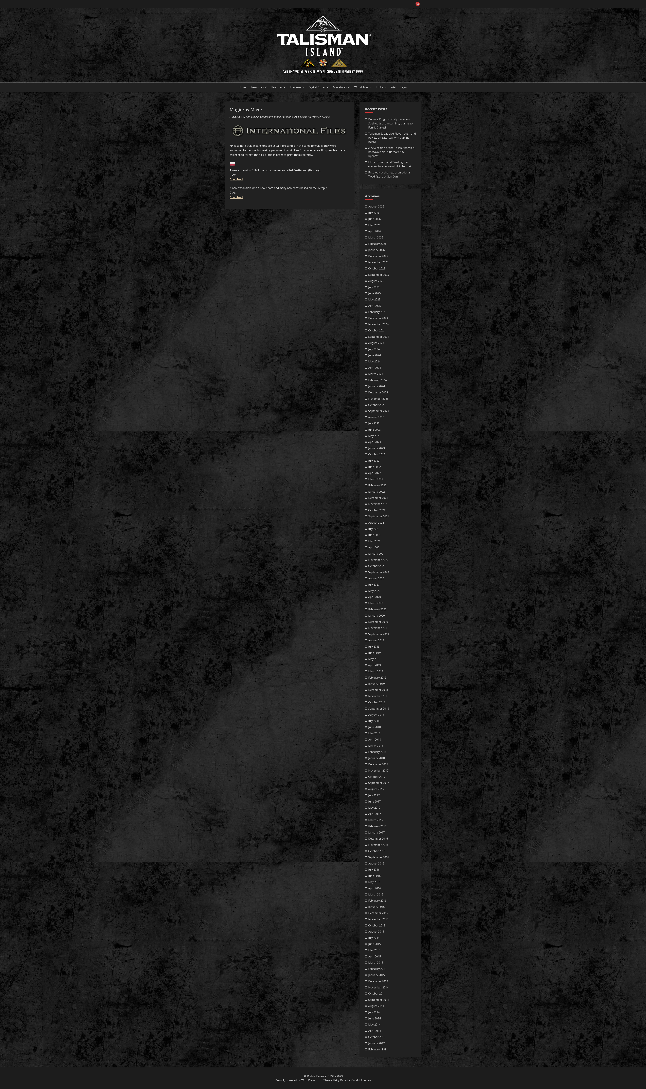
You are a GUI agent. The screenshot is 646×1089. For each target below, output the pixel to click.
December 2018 (378, 690)
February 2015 (377, 969)
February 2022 (377, 485)
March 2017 (375, 820)
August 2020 (376, 578)
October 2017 (376, 777)
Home (242, 87)
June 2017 (374, 801)
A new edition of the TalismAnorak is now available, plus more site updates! (391, 152)
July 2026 (374, 213)
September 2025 (378, 275)
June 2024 (374, 355)
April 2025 (374, 306)
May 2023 (374, 436)
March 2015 (375, 962)
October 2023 (376, 405)
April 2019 (374, 665)
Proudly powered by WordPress (295, 1080)
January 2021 (376, 553)
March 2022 (375, 479)
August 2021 (376, 522)
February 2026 (377, 244)
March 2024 (375, 374)
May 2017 (374, 807)
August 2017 (376, 789)
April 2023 (374, 442)
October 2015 (376, 925)
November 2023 (378, 399)
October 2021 (376, 510)
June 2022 (374, 467)
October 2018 (376, 702)
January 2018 (376, 758)
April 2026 (374, 231)
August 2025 (376, 281)
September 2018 (378, 708)
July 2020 (374, 584)
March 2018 (375, 746)
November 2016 (378, 845)
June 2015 (374, 944)
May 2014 (374, 1024)
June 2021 (374, 535)
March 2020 (375, 603)
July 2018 (374, 721)
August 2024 (376, 343)
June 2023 (374, 429)
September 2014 (378, 1000)
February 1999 (377, 1049)
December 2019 (378, 622)
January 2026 (376, 250)
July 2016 (374, 869)
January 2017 (376, 832)
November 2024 (378, 324)
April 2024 (374, 368)
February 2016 (377, 900)
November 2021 (378, 504)
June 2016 (374, 876)
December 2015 (378, 913)
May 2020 (374, 591)
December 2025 (378, 256)
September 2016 (378, 857)
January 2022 (376, 491)
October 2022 (376, 454)
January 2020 (376, 615)
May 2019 (374, 659)
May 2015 (374, 950)
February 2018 (377, 752)
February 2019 (377, 677)
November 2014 (378, 987)
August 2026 (376, 206)
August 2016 (376, 863)
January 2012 (376, 1043)
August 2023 (376, 417)
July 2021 (374, 529)
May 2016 (374, 882)
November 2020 (378, 560)
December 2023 (378, 392)
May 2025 (374, 299)
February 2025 (377, 312)
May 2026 (374, 225)
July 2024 (374, 349)
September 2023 (378, 411)
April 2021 (374, 547)
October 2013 (376, 1037)
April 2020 (374, 597)
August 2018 (376, 715)
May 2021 (374, 541)
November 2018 (378, 696)
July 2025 (374, 287)
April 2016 (374, 888)
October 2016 (376, 851)
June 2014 (374, 1018)
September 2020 (378, 572)
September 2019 (378, 634)
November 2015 (378, 919)
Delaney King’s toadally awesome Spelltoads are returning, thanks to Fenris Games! (390, 123)
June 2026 (374, 219)
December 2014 (378, 981)
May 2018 (374, 733)
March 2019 (375, 671)
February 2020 (377, 609)
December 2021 (378, 498)
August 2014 (376, 1006)
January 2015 (376, 975)
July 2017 (374, 795)
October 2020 (376, 566)
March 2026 (375, 237)
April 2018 (374, 739)
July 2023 (374, 423)
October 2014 (376, 993)
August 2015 (376, 931)
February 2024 (377, 380)
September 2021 (378, 516)
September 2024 (378, 337)
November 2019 (378, 628)
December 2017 (378, 764)
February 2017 (377, 826)
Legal (403, 87)
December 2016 (378, 838)
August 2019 (376, 640)
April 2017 (374, 814)
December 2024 (378, 318)
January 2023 (376, 448)
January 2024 (376, 386)
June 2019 (374, 653)
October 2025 (376, 268)
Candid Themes (361, 1080)
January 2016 (376, 907)
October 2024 (376, 330)
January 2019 (376, 684)
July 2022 (374, 460)
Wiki (393, 87)
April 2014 (374, 1031)
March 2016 (375, 894)
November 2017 (378, 770)
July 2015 (374, 938)
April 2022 (374, 473)
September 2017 (378, 783)
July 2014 (374, 1012)
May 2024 (374, 361)
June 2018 (374, 727)
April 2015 (374, 956)
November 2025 (378, 262)
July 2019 (374, 646)
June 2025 (374, 293)
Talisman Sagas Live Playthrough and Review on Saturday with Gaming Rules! (392, 137)
